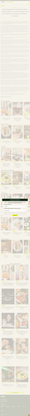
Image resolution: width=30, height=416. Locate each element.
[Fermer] (26, 199)
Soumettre (15, 215)
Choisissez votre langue (7, 204)
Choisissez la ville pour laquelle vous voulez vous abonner (12, 208)
